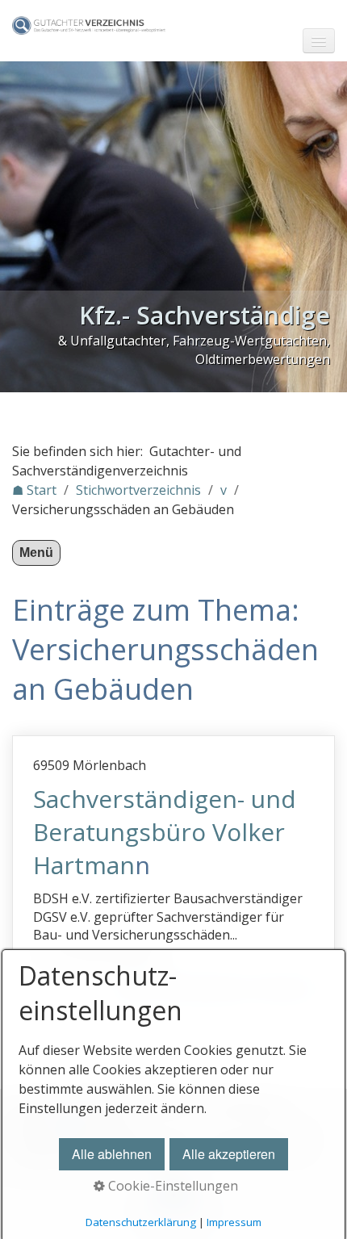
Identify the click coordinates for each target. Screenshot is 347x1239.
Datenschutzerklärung (141, 1222)
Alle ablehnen (112, 1154)
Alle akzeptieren (228, 1154)
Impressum (234, 1222)
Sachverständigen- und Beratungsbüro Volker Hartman (164, 831)
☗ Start (34, 490)
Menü (36, 552)
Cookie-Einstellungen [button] (171, 1186)
